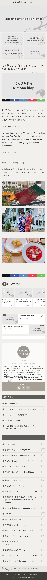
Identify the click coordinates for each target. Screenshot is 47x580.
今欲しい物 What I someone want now (24, 455)
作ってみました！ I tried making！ (24, 461)
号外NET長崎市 (30, 169)
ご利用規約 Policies (13, 420)
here (15, 152)
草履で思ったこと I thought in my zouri (24, 550)
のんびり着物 (24, 444)
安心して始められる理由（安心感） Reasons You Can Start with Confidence (24, 427)
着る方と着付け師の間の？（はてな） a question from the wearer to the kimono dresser (24, 500)
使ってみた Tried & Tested (24, 466)
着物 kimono (24, 514)
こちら (14, 126)
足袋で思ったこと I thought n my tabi (24, 561)
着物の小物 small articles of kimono (24, 530)
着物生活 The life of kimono (24, 536)
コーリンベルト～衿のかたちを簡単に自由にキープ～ (24, 409)
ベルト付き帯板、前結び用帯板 (16, 415)
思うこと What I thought (24, 486)
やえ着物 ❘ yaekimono (23, 2)
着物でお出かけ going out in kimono (24, 519)
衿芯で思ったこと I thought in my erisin (24, 555)
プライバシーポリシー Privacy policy (16, 574)
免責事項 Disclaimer (36, 574)
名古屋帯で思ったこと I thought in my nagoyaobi (24, 473)
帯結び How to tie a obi (24, 480)
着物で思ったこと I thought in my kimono (24, 525)
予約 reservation (12, 404)
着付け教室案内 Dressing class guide (24, 508)
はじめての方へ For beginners (24, 450)
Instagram (17, 163)
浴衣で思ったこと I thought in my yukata (24, 491)
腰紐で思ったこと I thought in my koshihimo (24, 543)
